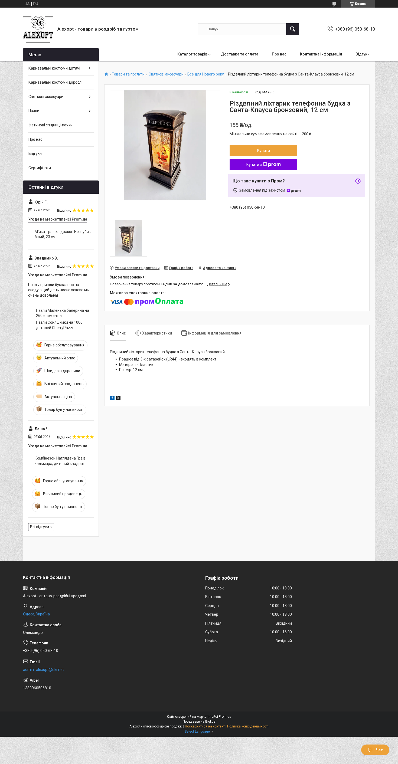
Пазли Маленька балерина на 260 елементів (62, 313)
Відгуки (362, 54)
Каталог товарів (192, 54)
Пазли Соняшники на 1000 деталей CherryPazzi (59, 325)
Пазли (33, 111)
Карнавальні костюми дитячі (54, 68)
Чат (379, 750)
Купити (263, 150)
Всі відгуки (39, 527)
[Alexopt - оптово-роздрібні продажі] (38, 29)
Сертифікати (39, 168)
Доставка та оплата (239, 54)
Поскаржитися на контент (205, 726)
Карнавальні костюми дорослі (55, 82)
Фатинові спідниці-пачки (50, 125)
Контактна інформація (321, 54)
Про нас (279, 54)
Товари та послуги (128, 74)
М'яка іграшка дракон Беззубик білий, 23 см (63, 234)
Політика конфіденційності (248, 726)
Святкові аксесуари (166, 74)
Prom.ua (225, 717)
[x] (118, 398)
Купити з (254, 164)
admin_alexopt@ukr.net (43, 669)
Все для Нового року (205, 74)
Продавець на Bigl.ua (199, 721)
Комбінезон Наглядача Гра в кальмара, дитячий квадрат (60, 461)
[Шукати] (292, 29)
